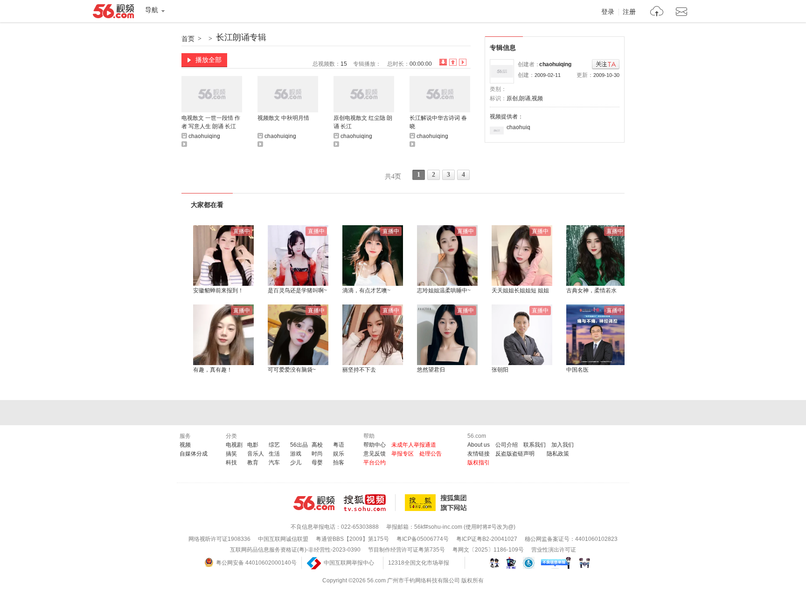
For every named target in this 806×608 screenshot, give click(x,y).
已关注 (605, 64)
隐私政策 (558, 453)
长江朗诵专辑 (241, 37)
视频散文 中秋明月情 (283, 118)
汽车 (274, 462)
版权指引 (478, 462)
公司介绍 (506, 445)
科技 (231, 462)
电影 (252, 445)
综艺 (274, 445)
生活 (274, 453)
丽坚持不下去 (359, 369)
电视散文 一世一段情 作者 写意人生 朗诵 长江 (210, 122)
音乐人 (255, 453)
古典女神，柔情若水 (591, 290)
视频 (185, 445)
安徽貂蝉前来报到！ (218, 290)
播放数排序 (462, 62)
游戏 (295, 453)
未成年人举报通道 (413, 445)
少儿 (295, 462)
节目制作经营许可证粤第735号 (406, 549)
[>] (657, 12)
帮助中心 (374, 445)
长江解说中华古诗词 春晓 (438, 122)
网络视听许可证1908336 (219, 539)
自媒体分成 (194, 453)
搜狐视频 (370, 502)
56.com (113, 13)
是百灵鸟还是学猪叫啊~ (297, 290)
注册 (629, 12)
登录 (607, 12)
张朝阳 (500, 369)
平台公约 (374, 462)
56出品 (299, 445)
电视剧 (234, 445)
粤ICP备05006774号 (422, 539)
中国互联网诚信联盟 (283, 539)
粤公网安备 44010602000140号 (256, 563)
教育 (252, 462)
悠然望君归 (431, 369)
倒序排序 (443, 62)
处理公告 (430, 453)
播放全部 (208, 59)
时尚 (317, 453)
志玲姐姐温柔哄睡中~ (444, 290)
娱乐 (338, 453)
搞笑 (231, 453)
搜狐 (437, 502)
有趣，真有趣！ (212, 369)
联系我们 (534, 445)
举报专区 (402, 453)
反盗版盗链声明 (515, 453)
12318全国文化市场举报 (418, 563)
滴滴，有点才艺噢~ (366, 290)
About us (478, 445)
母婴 (317, 462)
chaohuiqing (555, 64)
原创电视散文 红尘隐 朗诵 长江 (363, 122)
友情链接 (478, 453)
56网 (313, 503)
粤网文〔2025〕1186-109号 (488, 549)
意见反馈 (374, 453)
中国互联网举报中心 (349, 563)
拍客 (338, 462)
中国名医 (577, 369)
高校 (317, 445)
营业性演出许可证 (553, 549)
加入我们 (562, 445)
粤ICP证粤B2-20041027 (486, 539)
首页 (188, 38)
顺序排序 (453, 62)
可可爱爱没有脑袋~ (292, 369)
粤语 (338, 445)
